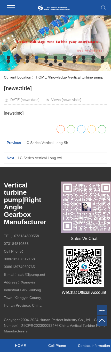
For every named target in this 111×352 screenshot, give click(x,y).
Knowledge (58, 77)
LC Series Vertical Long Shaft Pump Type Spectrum (49, 143)
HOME (41, 77)
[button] (8, 57)
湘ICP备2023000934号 (39, 325)
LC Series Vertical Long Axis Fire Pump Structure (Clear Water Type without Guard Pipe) (42, 158)
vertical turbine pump (86, 77)
